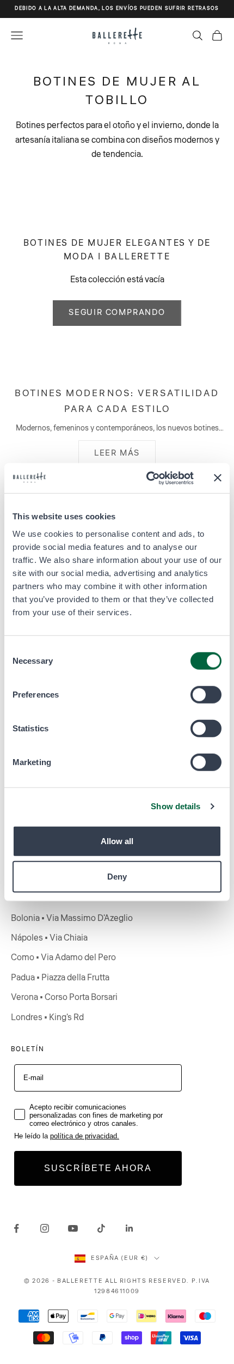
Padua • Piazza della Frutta (60, 978)
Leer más (117, 453)
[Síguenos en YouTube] (72, 1228)
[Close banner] (217, 478)
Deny (117, 876)
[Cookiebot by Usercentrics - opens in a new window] (147, 478)
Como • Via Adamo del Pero (63, 957)
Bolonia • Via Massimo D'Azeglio (72, 918)
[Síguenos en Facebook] (16, 1228)
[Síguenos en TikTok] (101, 1228)
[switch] (205, 694)
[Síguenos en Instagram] (44, 1228)
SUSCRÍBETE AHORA (98, 1168)
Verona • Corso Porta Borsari (64, 997)
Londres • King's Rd (47, 1017)
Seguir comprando (117, 312)
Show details (175, 806)
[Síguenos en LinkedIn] (129, 1228)
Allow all (117, 840)
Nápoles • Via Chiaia (49, 938)
